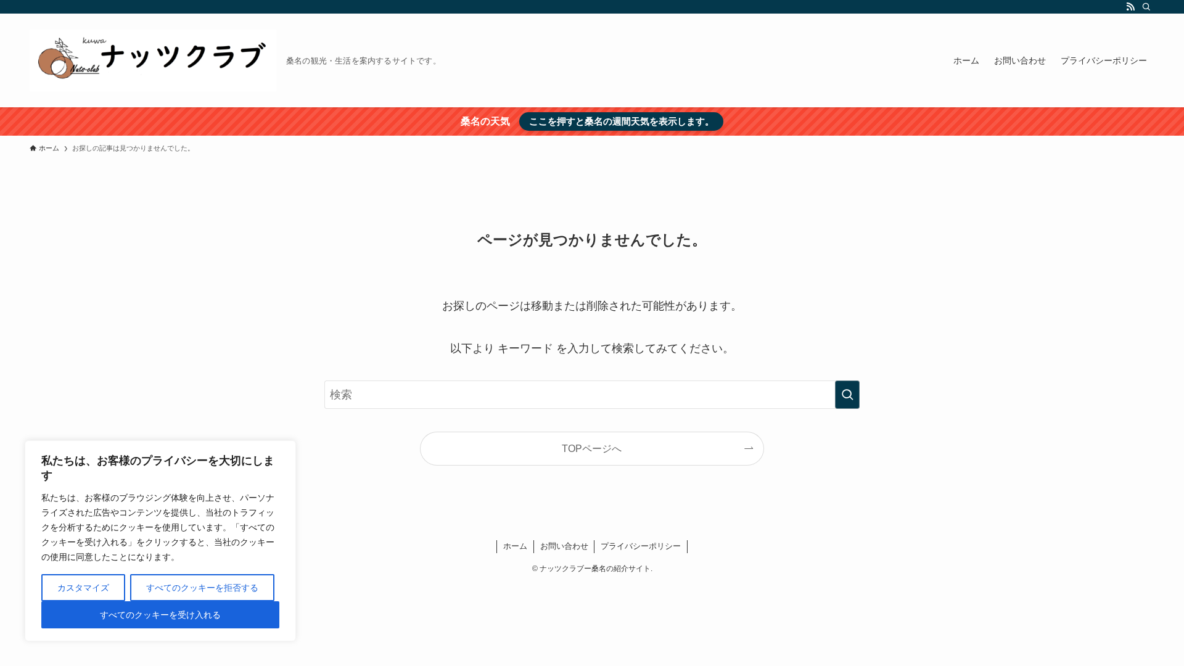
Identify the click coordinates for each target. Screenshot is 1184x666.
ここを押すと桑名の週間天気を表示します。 (621, 121)
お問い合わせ (564, 546)
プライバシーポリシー (641, 546)
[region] (160, 540)
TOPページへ (592, 448)
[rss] (1130, 7)
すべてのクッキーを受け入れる (160, 615)
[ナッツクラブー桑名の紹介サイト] (153, 60)
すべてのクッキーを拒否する (202, 588)
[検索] (1146, 7)
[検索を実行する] (847, 394)
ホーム (515, 546)
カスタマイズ (83, 588)
